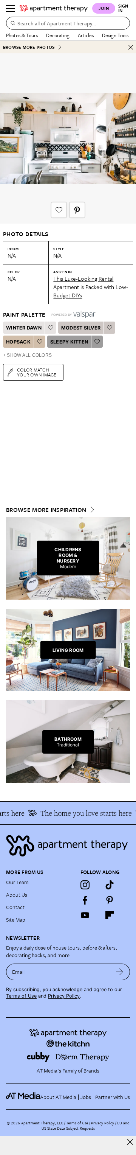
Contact (15, 907)
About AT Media (58, 1097)
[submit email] (119, 972)
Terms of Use (21, 996)
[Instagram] (85, 884)
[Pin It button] (77, 210)
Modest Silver (80, 328)
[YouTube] (85, 915)
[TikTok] (109, 884)
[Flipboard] (109, 915)
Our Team (17, 882)
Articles (86, 35)
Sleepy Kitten (69, 342)
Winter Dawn (24, 328)
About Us (16, 895)
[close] (130, 1142)
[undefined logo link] (54, 8)
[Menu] (10, 8)
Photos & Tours (22, 35)
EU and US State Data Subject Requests (86, 1125)
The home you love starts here (83, 813)
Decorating (58, 35)
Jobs (85, 1097)
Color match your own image (37, 372)
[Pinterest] (109, 900)
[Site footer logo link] (68, 846)
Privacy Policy (64, 996)
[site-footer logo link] (23, 1097)
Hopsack (18, 342)
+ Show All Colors (27, 355)
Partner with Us (112, 1097)
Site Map (15, 919)
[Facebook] (85, 900)
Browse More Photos (28, 47)
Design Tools (115, 35)
